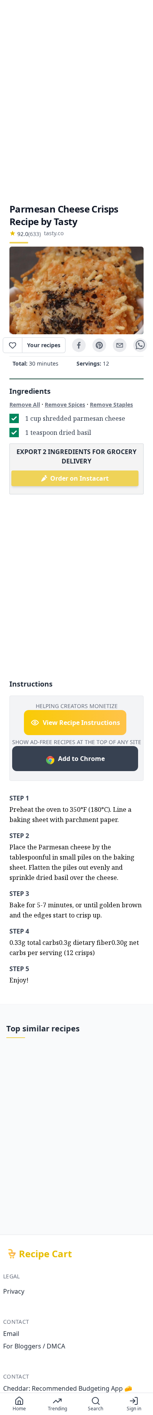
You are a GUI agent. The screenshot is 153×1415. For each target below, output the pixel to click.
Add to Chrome (81, 758)
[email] (120, 345)
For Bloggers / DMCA (34, 1346)
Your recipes (43, 345)
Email (11, 1333)
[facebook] (79, 345)
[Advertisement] (76, 101)
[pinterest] (99, 345)
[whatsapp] (140, 345)
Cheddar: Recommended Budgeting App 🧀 (67, 1388)
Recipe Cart (45, 1253)
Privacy (13, 1291)
